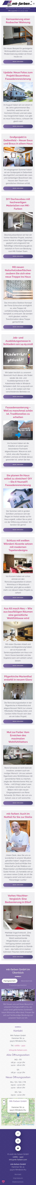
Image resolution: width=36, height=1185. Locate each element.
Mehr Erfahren (18, 61)
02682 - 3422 (19, 1045)
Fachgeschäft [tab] (10, 981)
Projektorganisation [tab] (18, 985)
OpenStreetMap (30, 1124)
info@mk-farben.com (18, 1050)
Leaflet (23, 1124)
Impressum (18, 1178)
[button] (34, 3)
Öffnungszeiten (13, 11)
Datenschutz (18, 1182)
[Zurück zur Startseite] (17, 3)
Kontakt (18, 1174)
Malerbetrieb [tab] (26, 981)
